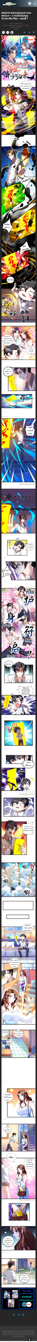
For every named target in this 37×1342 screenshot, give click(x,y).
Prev (24, 32)
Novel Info (34, 32)
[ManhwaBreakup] (9, 3)
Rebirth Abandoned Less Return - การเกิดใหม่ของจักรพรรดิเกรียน (16, 26)
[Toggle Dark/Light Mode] (11, 32)
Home (11, 23)
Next (29, 32)
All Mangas (18, 23)
